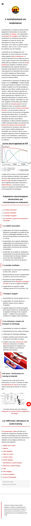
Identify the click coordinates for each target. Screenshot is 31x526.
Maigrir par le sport (9, 445)
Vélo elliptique (7, 451)
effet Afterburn (6, 185)
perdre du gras (6, 180)
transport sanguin (10, 215)
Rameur (5, 448)
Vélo (4, 468)
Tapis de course (8, 454)
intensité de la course (11, 384)
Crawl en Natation (9, 474)
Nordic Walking (8, 460)
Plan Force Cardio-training (11, 465)
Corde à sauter (8, 457)
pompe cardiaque (10, 213)
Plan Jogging (7, 471)
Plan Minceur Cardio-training (12, 463)
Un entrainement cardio (9, 431)
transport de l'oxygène (10, 36)
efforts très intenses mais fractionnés (14, 125)
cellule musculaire (11, 210)
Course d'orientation (9, 477)
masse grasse (16, 104)
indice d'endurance (17, 56)
